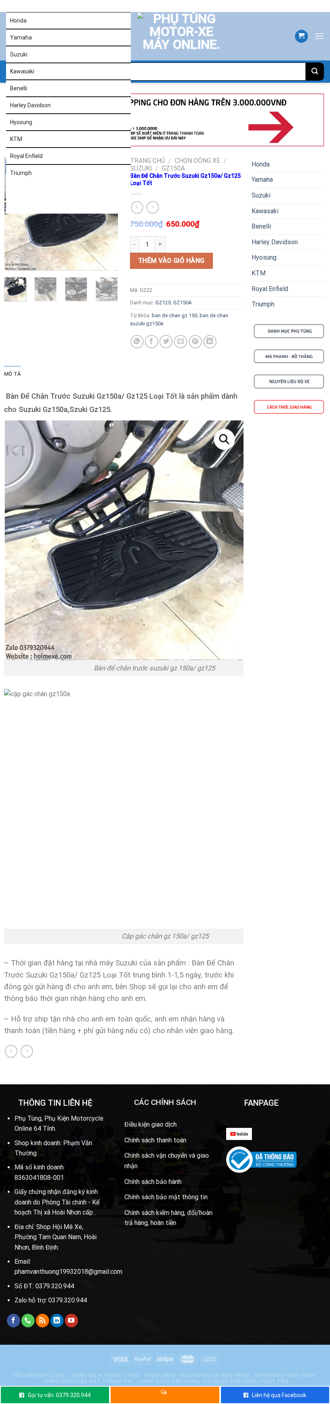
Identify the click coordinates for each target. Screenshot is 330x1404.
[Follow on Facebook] (13, 1320)
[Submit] (315, 71)
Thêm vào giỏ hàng (171, 260)
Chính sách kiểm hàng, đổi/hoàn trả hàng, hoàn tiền (168, 1218)
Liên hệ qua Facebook (279, 1395)
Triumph (21, 173)
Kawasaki (22, 71)
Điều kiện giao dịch (150, 1124)
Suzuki (18, 54)
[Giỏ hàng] (301, 36)
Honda (18, 20)
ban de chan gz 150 (174, 315)
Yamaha (21, 37)
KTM (16, 139)
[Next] (105, 213)
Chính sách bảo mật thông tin (166, 1197)
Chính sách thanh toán (155, 1140)
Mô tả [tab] (12, 374)
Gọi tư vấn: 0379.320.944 (59, 1395)
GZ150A (173, 168)
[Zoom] (15, 261)
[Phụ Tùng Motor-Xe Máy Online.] (171, 36)
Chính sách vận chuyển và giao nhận (166, 1161)
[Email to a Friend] (180, 341)
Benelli (18, 88)
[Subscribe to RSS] (42, 1320)
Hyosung (21, 122)
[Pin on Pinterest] (195, 341)
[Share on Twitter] (166, 341)
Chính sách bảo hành (153, 1182)
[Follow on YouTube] (71, 1320)
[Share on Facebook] (151, 341)
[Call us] (28, 1320)
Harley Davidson (30, 105)
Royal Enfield (26, 156)
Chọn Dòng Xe (197, 160)
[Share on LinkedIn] (210, 341)
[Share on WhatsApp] (137, 341)
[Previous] (16, 213)
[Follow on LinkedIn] (57, 1320)
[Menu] (319, 36)
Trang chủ (147, 160)
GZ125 (163, 303)
